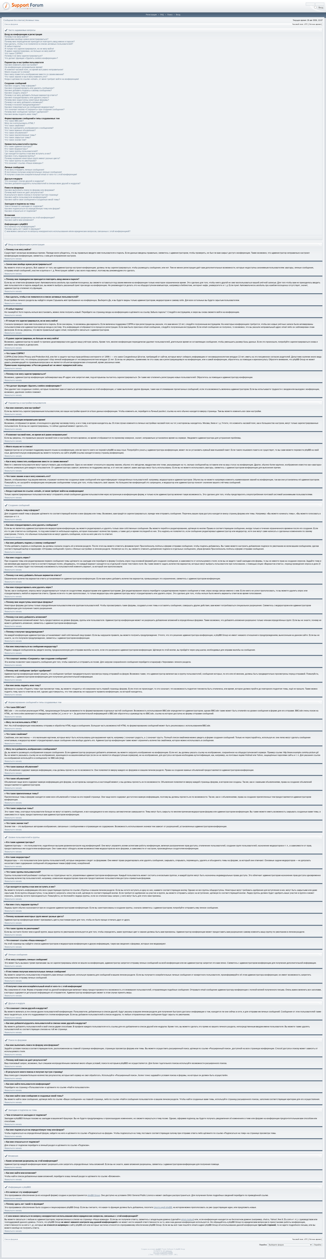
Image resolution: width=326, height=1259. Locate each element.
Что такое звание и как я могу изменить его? (26, 77)
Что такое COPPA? (14, 53)
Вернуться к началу (13, 259)
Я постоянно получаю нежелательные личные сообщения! (33, 172)
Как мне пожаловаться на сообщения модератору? (29, 107)
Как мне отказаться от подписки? (21, 211)
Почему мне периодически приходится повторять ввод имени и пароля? (40, 41)
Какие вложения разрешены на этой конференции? (30, 217)
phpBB (158, 1249)
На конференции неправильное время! (23, 67)
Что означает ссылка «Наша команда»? (24, 163)
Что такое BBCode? (14, 121)
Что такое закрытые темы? (18, 137)
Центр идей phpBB (163, 1207)
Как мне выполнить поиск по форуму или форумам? (30, 190)
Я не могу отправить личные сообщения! (24, 170)
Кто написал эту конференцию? (20, 226)
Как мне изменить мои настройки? (21, 65)
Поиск (170, 15)
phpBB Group (93, 1195)
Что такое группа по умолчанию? (21, 161)
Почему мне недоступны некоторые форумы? (27, 100)
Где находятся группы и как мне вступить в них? (28, 153)
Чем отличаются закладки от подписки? (24, 206)
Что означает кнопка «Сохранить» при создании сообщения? (35, 109)
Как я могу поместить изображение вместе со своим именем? (34, 74)
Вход (178, 15)
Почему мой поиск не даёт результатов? (24, 192)
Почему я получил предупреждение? (22, 105)
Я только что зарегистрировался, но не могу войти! (29, 49)
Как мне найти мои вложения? (19, 220)
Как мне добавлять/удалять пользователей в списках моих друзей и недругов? (42, 183)
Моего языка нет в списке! (17, 72)
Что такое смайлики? (15, 125)
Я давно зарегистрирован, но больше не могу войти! (30, 51)
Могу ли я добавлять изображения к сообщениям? (29, 128)
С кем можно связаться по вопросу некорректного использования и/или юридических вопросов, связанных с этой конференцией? (67, 231)
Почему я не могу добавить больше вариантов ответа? (31, 95)
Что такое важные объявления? (20, 130)
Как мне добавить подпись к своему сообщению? (28, 90)
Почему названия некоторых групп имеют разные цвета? (32, 158)
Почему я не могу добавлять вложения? (24, 102)
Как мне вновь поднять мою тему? (21, 114)
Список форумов (11, 24)
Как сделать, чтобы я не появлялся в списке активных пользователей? (39, 44)
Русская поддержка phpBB (163, 1253)
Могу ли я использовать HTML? (20, 123)
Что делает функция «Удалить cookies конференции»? (31, 58)
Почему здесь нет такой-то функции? (23, 229)
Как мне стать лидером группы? (20, 156)
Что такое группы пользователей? (21, 151)
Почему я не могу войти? (17, 37)
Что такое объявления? (16, 133)
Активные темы (32, 20)
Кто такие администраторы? (18, 146)
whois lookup (187, 1219)
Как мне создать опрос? (16, 93)
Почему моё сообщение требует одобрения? (26, 112)
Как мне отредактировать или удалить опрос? (27, 97)
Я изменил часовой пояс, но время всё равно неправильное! (34, 69)
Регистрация (151, 15)
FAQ (162, 15)
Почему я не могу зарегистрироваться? (24, 56)
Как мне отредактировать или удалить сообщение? (29, 88)
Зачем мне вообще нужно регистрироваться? (26, 39)
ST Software (167, 1251)
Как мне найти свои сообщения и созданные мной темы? (32, 199)
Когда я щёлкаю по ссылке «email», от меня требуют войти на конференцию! (42, 79)
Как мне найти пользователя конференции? (26, 197)
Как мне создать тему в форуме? (20, 86)
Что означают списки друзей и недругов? (24, 181)
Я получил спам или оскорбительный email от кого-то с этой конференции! (41, 174)
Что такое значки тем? (15, 140)
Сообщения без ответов (13, 20)
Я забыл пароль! (13, 46)
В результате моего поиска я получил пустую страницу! (31, 195)
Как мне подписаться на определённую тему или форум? (32, 208)
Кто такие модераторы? (16, 149)
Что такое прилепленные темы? (20, 135)
